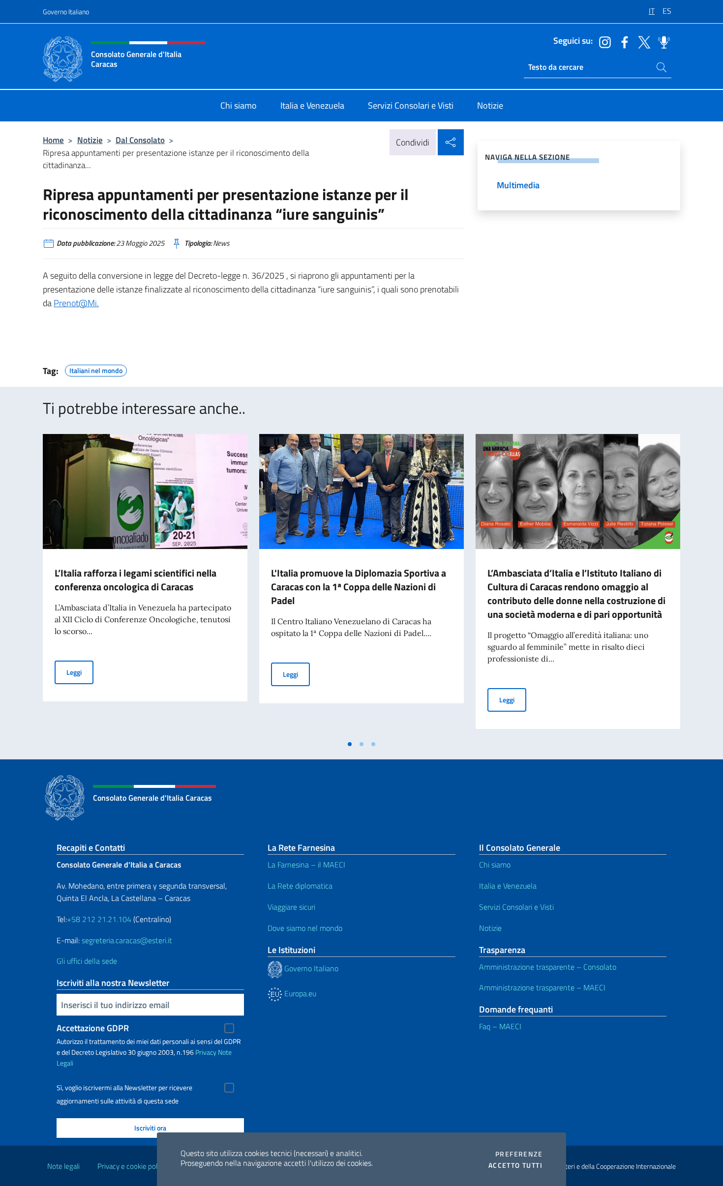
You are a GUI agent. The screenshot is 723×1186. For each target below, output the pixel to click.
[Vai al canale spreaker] (661, 41)
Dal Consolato (140, 140)
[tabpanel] (145, 584)
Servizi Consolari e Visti (516, 907)
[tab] (350, 744)
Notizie (90, 140)
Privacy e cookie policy (131, 1166)
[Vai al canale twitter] (642, 41)
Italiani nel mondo (95, 369)
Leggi (79, 671)
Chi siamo (495, 864)
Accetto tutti (515, 1165)
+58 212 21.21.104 (99, 919)
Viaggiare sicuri (291, 907)
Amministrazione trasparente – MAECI (542, 987)
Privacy (205, 1052)
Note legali (63, 1166)
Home (53, 140)
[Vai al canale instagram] (602, 41)
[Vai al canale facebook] (622, 41)
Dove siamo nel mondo (305, 928)
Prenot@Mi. (76, 303)
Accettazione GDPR (93, 1028)
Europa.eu (299, 993)
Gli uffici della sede (87, 961)
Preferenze (518, 1154)
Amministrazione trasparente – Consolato (547, 967)
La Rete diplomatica (300, 886)
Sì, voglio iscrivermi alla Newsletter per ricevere (124, 1087)
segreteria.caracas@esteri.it (127, 940)
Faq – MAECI (500, 1026)
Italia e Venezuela (508, 886)
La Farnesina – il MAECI (306, 864)
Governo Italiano (66, 11)
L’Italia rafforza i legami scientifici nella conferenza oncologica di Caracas (135, 579)
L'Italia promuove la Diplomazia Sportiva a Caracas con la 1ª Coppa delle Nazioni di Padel (358, 586)
